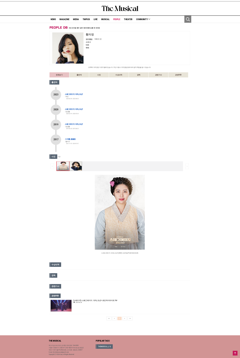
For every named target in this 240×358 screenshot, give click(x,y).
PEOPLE (116, 19)
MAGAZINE (64, 19)
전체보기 (59, 75)
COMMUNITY (142, 19)
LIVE (96, 19)
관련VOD (178, 75)
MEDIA (76, 19)
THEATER (128, 19)
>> (130, 318)
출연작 (79, 75)
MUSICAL (105, 19)
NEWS (53, 19)
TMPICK (86, 19)
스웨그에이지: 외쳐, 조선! (74, 94)
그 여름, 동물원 (70, 139)
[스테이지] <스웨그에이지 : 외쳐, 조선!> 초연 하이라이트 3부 (95, 300)
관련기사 (158, 75)
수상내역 (118, 75)
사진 (99, 75)
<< (109, 318)
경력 (138, 75)
